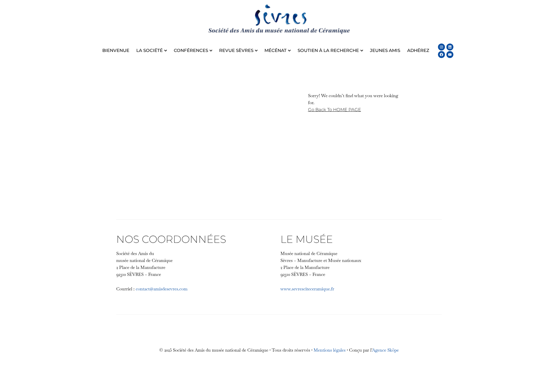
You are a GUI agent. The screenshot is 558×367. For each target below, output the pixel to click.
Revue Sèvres (236, 50)
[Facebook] (441, 54)
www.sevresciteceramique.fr (307, 289)
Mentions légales (330, 350)
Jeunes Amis (385, 50)
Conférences (191, 50)
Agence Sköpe (385, 350)
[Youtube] (449, 54)
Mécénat (275, 50)
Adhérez (418, 50)
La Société (149, 50)
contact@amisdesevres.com (161, 289)
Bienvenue (115, 50)
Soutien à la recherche (328, 50)
